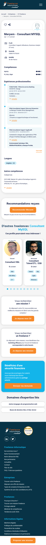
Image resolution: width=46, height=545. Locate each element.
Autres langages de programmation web (23, 404)
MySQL (6, 71)
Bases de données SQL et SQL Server (23, 410)
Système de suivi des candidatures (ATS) (18, 490)
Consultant (12, 45)
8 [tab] (31, 289)
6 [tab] (25, 289)
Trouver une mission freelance (14, 503)
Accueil (3, 14)
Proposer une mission (23, 540)
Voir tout (39, 151)
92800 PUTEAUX (14, 53)
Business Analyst (34, 45)
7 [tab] (28, 289)
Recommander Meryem (23, 210)
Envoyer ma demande (23, 386)
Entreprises (11, 14)
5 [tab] (21, 289)
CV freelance (22, 14)
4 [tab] (18, 289)
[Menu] (41, 4)
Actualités (7, 462)
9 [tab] (35, 289)
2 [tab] (11, 289)
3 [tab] (15, 289)
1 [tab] (8, 289)
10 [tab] (38, 289)
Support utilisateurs (22, 45)
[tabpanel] (12, 262)
